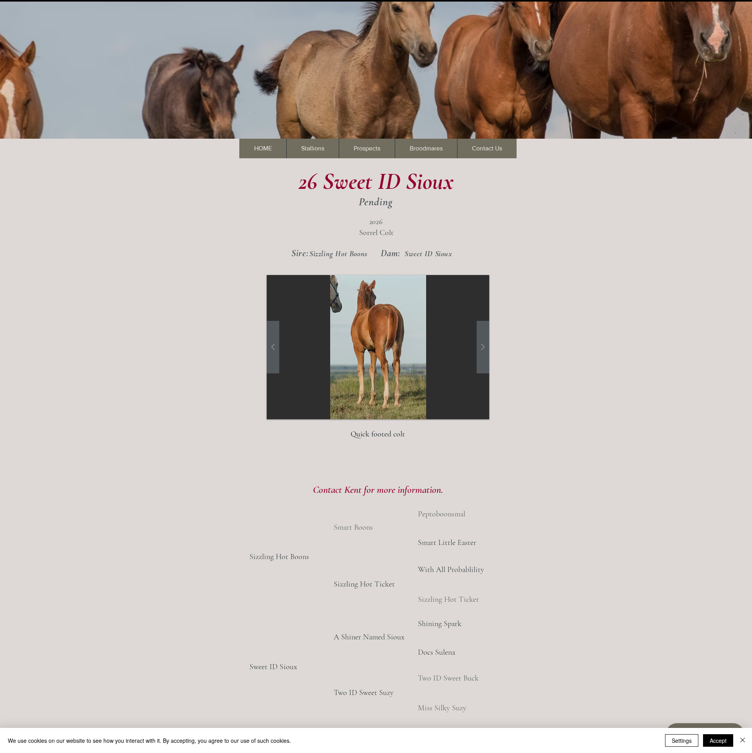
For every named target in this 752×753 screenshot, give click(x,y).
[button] (378, 347)
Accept (718, 740)
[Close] (742, 740)
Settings (682, 740)
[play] (468, 281)
